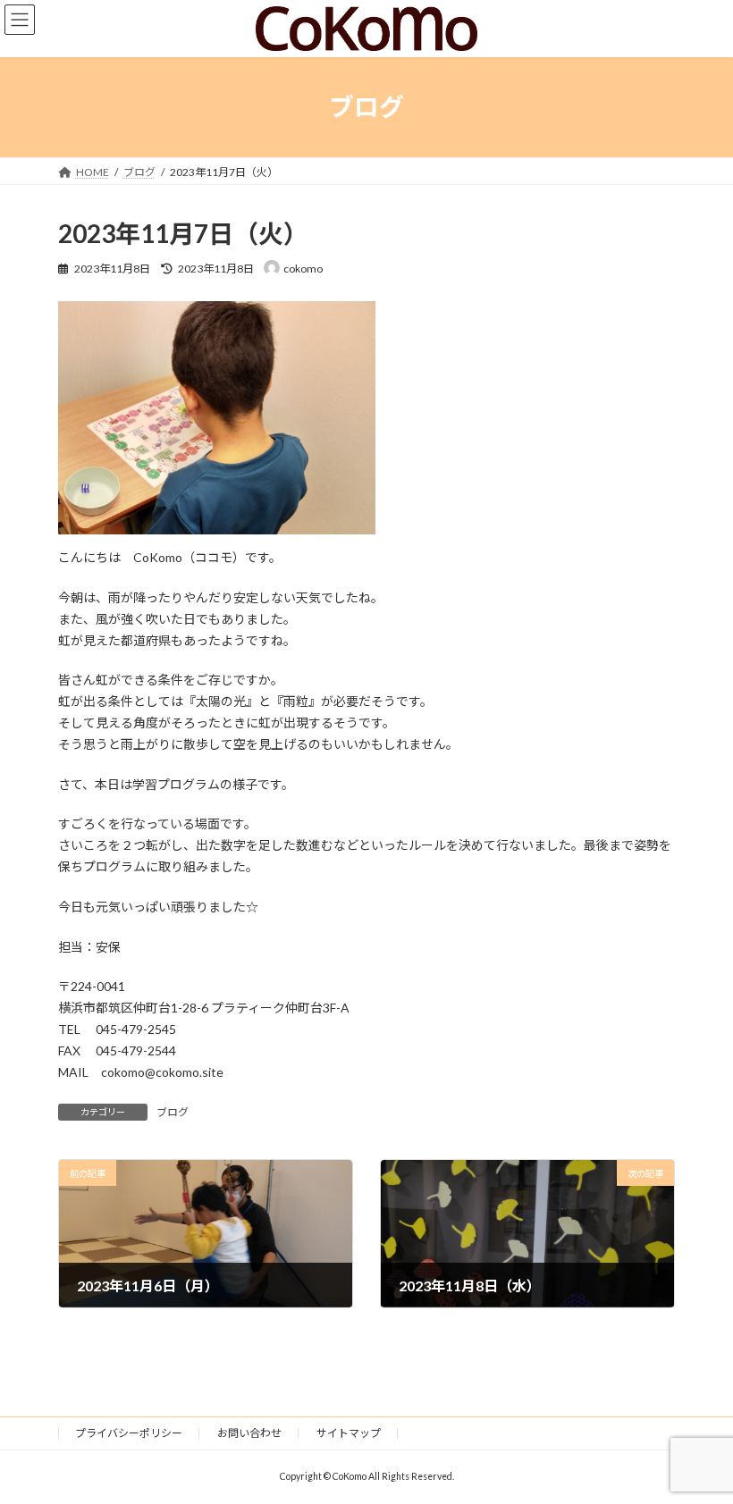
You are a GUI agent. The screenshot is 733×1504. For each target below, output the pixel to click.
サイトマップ (348, 1433)
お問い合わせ (249, 1433)
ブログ (172, 1112)
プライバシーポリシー (128, 1433)
